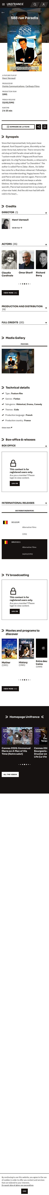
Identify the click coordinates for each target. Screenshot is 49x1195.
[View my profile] (44, 4)
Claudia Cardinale (7, 274)
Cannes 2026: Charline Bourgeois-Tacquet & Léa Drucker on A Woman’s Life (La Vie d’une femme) (16, 752)
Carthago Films (33, 86)
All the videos (10, 774)
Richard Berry (40, 274)
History (23, 662)
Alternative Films (29, 527)
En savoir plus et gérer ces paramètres (18, 1185)
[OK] (24, 1191)
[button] (31, 352)
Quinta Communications (13, 86)
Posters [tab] (24, 344)
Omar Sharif (26, 272)
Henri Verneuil (8, 78)
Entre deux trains (42, 663)
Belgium (15, 522)
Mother (6, 662)
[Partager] (38, 126)
